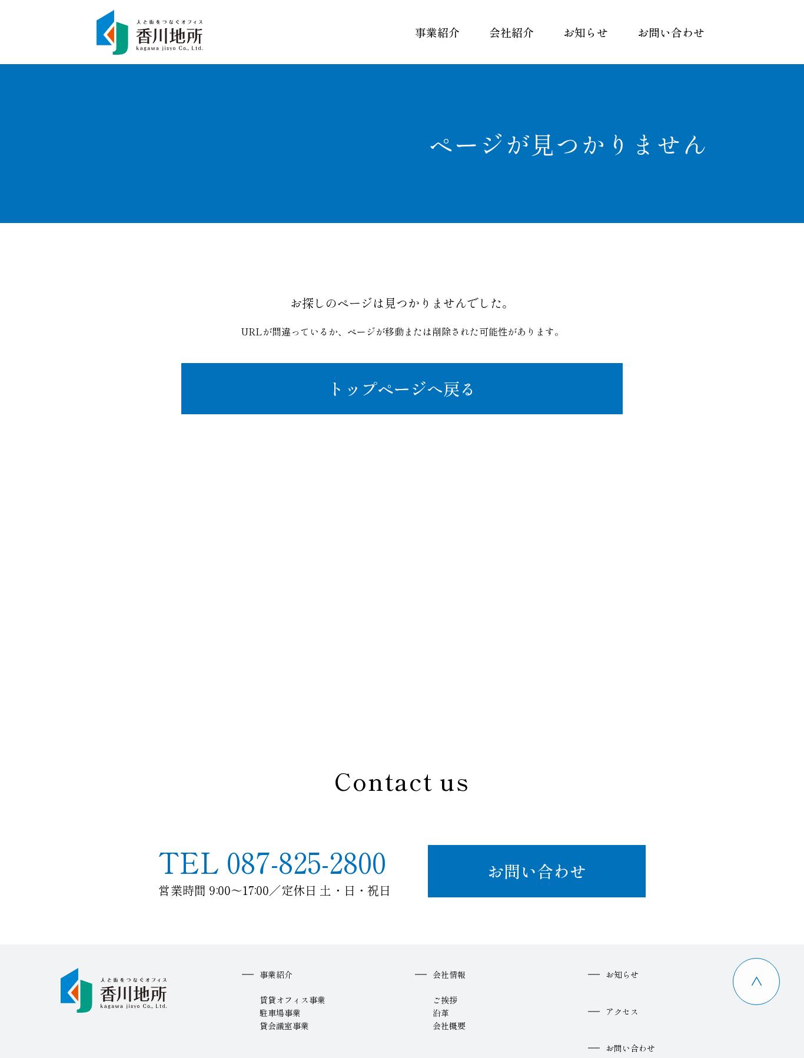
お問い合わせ (671, 32)
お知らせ (585, 32)
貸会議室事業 (284, 1026)
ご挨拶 (445, 1000)
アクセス (622, 1011)
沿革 (441, 1013)
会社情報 (449, 974)
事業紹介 (437, 32)
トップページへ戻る (402, 388)
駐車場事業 (280, 1013)
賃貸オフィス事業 (292, 1000)
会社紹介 (511, 32)
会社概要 (449, 1026)
